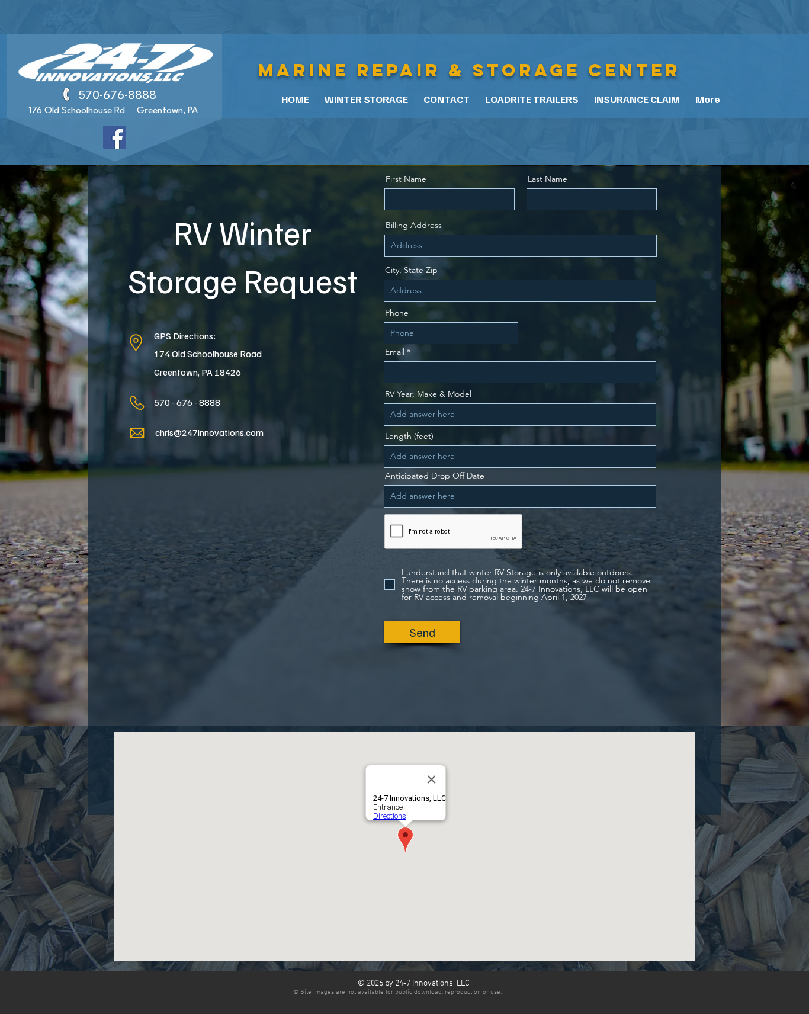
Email (394, 352)
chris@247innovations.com (209, 432)
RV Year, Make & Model (428, 394)
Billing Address (414, 225)
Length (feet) (409, 436)
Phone (397, 313)
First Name (406, 179)
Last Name (547, 179)
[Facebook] (114, 137)
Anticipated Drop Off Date (434, 475)
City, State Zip (411, 270)
